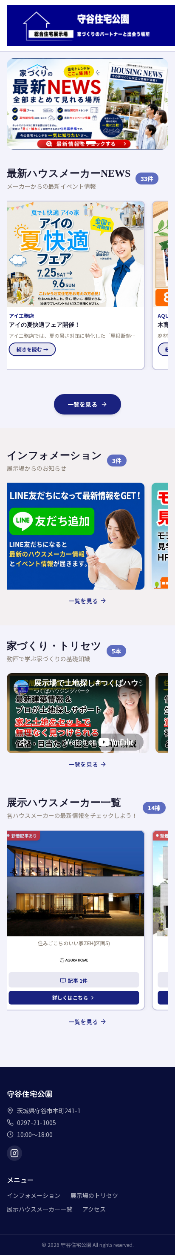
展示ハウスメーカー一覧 (39, 1209)
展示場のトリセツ (94, 1195)
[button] (78, 285)
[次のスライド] (157, 104)
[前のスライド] (17, 104)
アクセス (94, 1209)
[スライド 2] (94, 142)
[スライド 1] (84, 142)
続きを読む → (36, 349)
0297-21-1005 (36, 1122)
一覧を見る (82, 404)
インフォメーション (33, 1195)
